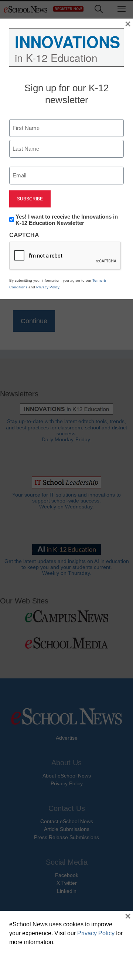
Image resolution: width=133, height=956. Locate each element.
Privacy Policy (47, 287)
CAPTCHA (24, 235)
